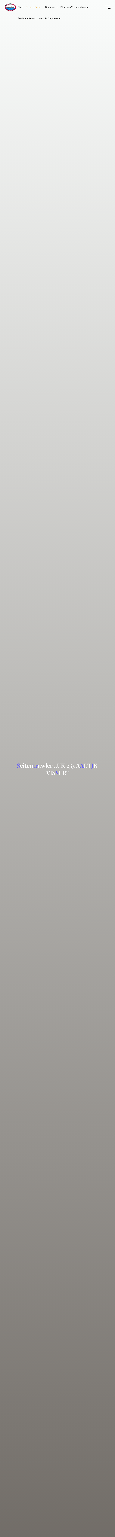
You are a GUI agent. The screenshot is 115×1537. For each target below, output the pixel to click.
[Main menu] (108, 7)
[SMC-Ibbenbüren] (10, 7)
